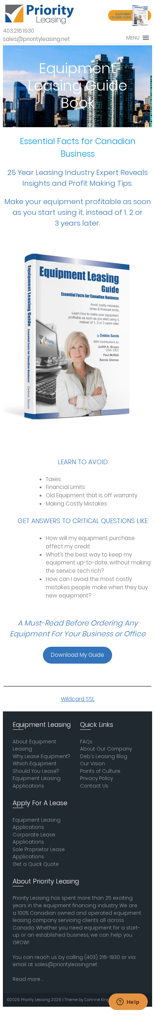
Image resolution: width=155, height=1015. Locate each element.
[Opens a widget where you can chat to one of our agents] (128, 1002)
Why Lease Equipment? (41, 756)
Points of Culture (100, 771)
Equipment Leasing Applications (37, 782)
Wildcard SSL (77, 699)
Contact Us (94, 786)
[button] (133, 37)
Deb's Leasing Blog (103, 756)
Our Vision (92, 763)
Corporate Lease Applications (34, 838)
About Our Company (106, 749)
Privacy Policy (96, 778)
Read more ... (28, 979)
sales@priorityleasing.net (66, 964)
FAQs (86, 741)
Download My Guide (77, 655)
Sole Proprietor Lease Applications (39, 853)
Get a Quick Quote (36, 864)
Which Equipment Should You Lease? (36, 767)
